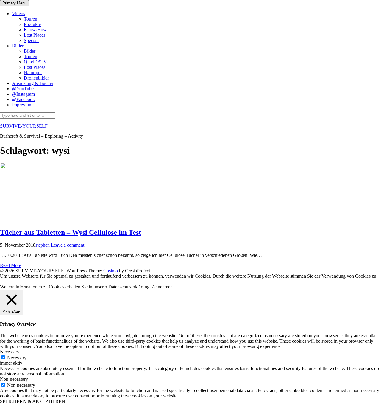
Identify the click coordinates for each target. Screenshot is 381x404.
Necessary (16, 357)
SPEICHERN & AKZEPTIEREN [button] (32, 401)
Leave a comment (67, 245)
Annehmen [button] (162, 286)
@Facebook (23, 99)
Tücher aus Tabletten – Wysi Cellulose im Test (70, 232)
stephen (42, 245)
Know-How (35, 29)
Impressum (22, 104)
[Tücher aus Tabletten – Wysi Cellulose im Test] (52, 219)
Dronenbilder (36, 77)
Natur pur (33, 72)
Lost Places (34, 35)
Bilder (18, 45)
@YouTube (23, 88)
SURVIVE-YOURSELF (24, 125)
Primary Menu (14, 3)
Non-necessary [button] (14, 379)
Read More (10, 265)
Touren (30, 18)
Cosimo (110, 270)
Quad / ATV (35, 61)
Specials (31, 40)
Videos (18, 13)
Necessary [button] (9, 351)
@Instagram (23, 94)
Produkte (32, 24)
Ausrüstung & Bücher (32, 83)
